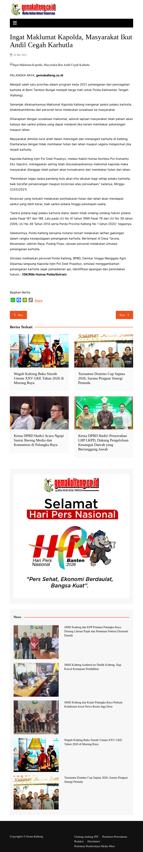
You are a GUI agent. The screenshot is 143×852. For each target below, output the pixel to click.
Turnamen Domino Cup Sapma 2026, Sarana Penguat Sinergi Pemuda (101, 378)
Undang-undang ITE (86, 836)
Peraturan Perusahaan (114, 836)
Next (122, 315)
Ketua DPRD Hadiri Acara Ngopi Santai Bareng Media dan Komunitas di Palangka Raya (39, 440)
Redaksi (79, 841)
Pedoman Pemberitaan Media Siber (94, 846)
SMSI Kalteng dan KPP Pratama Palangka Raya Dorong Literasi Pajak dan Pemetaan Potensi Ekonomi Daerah (96, 631)
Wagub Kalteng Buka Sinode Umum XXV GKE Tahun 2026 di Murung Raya (39, 378)
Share (38, 300)
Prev (20, 315)
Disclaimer (94, 841)
